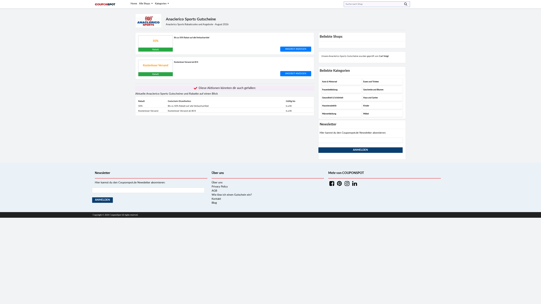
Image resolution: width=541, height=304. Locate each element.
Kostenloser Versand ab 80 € (186, 62)
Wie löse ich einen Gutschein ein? (232, 195)
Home (134, 3)
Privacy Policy (220, 186)
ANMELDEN (360, 150)
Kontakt (216, 199)
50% (155, 41)
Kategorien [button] (161, 3)
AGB (214, 190)
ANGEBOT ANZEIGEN (295, 49)
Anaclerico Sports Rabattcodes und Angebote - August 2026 (197, 24)
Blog (214, 203)
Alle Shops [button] (145, 3)
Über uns (217, 182)
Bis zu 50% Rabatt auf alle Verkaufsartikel (191, 38)
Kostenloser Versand (155, 65)
